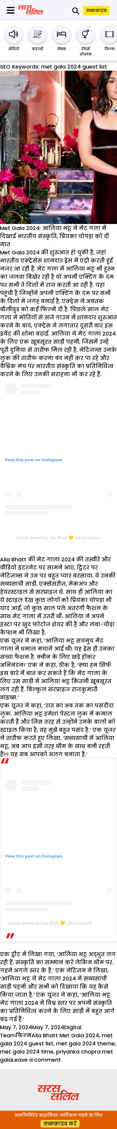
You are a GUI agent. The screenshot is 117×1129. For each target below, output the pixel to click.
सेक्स (61, 48)
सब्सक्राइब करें (60, 1123)
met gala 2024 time (26, 1051)
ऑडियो (13, 48)
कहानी (37, 48)
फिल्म (109, 48)
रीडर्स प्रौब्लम (86, 51)
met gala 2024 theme (85, 1043)
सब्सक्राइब (96, 11)
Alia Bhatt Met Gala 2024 (65, 1035)
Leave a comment (36, 1059)
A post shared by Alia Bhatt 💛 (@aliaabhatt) (58, 537)
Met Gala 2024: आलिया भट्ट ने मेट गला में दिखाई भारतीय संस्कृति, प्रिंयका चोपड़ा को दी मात (54, 236)
